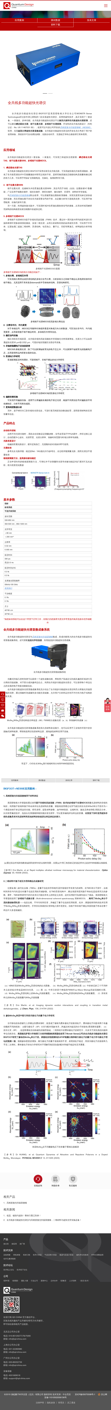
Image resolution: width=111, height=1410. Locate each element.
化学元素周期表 (9, 1259)
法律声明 (40, 1402)
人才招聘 (72, 1281)
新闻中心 (44, 1281)
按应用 (14, 1244)
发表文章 (91, 20)
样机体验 (16, 1255)
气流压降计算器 (51, 1255)
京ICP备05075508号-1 (85, 1394)
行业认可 (34, 1281)
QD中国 (6, 1281)
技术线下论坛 (22, 1270)
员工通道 (71, 1402)
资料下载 (55, 24)
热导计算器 (37, 1255)
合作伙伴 (54, 1281)
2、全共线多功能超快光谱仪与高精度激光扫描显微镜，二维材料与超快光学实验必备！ (42, 1220)
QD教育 (63, 1281)
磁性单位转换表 (82, 1255)
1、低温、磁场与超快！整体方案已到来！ (22, 1215)
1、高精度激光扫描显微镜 (15, 1203)
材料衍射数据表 (97, 1255)
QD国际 (15, 1281)
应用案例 (19, 20)
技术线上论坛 (8, 1270)
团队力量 (24, 1281)
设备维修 (6, 1255)
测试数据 (55, 20)
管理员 (61, 1402)
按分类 (6, 1244)
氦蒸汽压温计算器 (66, 1255)
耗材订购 (26, 1255)
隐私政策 (51, 1402)
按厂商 (22, 1244)
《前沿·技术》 (84, 1281)
